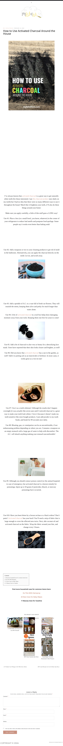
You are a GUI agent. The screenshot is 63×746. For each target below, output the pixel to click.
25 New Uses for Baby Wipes (31, 597)
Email (5, 715)
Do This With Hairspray (31, 593)
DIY (4, 28)
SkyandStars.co (58, 742)
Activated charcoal (15, 518)
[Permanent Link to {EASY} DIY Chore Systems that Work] (29, 618)
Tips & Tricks (9, 28)
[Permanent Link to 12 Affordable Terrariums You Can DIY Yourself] (15, 618)
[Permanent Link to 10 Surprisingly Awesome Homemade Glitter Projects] (47, 618)
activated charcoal (29, 196)
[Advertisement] (31, 181)
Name (5, 709)
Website (5, 721)
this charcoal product (40, 199)
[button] (31, 2)
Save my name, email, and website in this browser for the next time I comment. (22, 728)
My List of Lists (31, 12)
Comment (5, 696)
